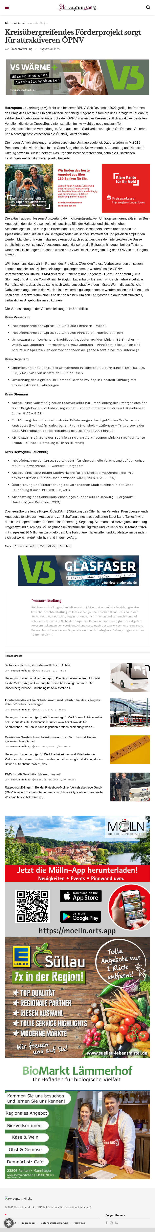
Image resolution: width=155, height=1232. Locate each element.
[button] (9, 1223)
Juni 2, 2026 (42, 670)
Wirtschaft (20, 23)
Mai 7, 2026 (42, 709)
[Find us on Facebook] (106, 1222)
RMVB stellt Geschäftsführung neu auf (32, 774)
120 (69, 746)
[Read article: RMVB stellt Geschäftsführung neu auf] (130, 787)
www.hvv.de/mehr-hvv (32, 537)
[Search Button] (148, 7)
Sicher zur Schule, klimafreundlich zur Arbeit (37, 665)
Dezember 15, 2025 (47, 779)
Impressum (28, 1223)
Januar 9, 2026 (45, 746)
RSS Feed (79, 1223)
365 (73, 779)
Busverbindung (24, 546)
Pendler (65, 546)
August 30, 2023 (50, 48)
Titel (7, 23)
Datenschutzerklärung (54, 1223)
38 (64, 670)
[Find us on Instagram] (111, 1222)
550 (63, 709)
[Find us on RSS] (116, 1222)
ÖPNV (51, 546)
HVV (41, 546)
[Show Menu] (7, 7)
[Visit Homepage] (77, 7)
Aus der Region (39, 23)
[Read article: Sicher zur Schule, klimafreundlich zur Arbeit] (130, 677)
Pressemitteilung (21, 48)
